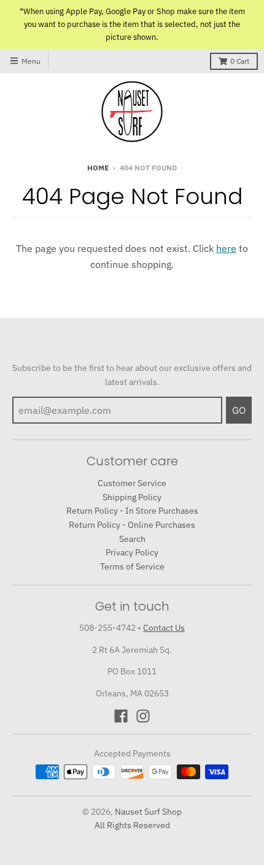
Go (239, 410)
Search (132, 538)
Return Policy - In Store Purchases (132, 510)
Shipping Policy (132, 497)
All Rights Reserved (132, 825)
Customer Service (132, 483)
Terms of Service (132, 566)
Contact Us (164, 627)
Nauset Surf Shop (148, 811)
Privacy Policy (132, 552)
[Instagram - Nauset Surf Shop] (143, 716)
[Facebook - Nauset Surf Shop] (121, 716)
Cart (239, 61)
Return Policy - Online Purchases (132, 524)
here (226, 248)
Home (98, 167)
